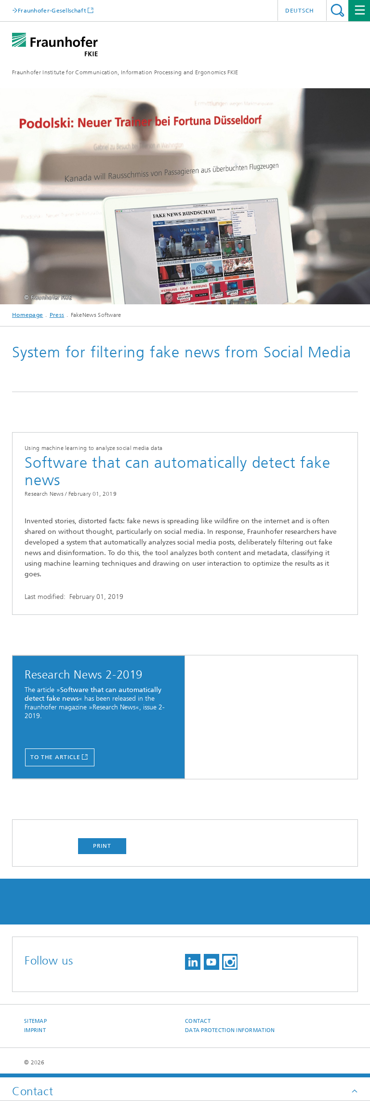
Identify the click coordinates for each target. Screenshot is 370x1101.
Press (57, 315)
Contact (198, 1021)
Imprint (35, 1030)
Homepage (27, 315)
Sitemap (35, 1021)
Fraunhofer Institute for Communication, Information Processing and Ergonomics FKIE (125, 72)
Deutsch (299, 10)
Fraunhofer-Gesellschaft (52, 10)
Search (337, 10)
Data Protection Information (230, 1030)
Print (102, 846)
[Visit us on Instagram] (230, 962)
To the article (55, 757)
